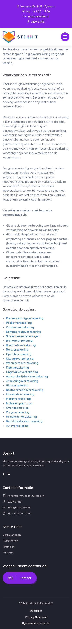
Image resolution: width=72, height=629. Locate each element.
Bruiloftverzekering (19, 340)
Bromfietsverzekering (21, 345)
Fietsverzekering (17, 367)
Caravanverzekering (20, 327)
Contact (25, 578)
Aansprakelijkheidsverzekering (27, 376)
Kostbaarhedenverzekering (24, 390)
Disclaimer (36, 610)
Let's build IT (45, 603)
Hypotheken (10, 540)
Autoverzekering (17, 425)
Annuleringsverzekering (22, 381)
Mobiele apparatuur (19, 403)
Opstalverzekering (18, 354)
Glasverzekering (17, 385)
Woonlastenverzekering (22, 363)
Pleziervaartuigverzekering (24, 318)
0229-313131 (37, 21)
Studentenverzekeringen (22, 336)
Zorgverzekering (17, 412)
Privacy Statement (36, 617)
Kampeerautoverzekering (23, 331)
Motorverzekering (18, 399)
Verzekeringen (12, 534)
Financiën (9, 546)
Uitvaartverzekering (20, 358)
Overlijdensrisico (17, 407)
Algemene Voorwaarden (36, 623)
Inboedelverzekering (20, 394)
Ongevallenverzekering (22, 372)
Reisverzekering (17, 349)
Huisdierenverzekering (21, 416)
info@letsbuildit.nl (38, 16)
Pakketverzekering (19, 323)
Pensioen (8, 552)
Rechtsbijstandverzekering (24, 421)
